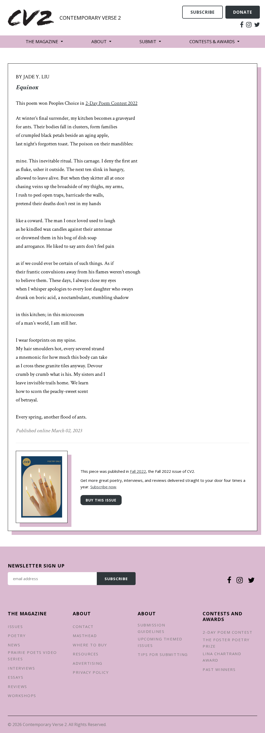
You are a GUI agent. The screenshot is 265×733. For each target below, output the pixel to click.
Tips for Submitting (163, 654)
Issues (15, 626)
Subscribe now (103, 486)
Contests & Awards (212, 41)
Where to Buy (90, 644)
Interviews (21, 668)
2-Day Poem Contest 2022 (111, 103)
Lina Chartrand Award (222, 657)
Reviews (17, 686)
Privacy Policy (91, 672)
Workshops (22, 695)
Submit (147, 41)
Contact (83, 626)
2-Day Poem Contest (227, 632)
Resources (86, 653)
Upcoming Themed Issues (160, 642)
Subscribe (202, 12)
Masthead (85, 635)
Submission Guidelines (151, 628)
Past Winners (219, 669)
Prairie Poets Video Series (32, 655)
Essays (15, 677)
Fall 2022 (138, 471)
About (99, 41)
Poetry (17, 635)
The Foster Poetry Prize (226, 643)
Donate (242, 12)
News (14, 644)
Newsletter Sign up (36, 566)
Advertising (87, 663)
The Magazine (42, 41)
